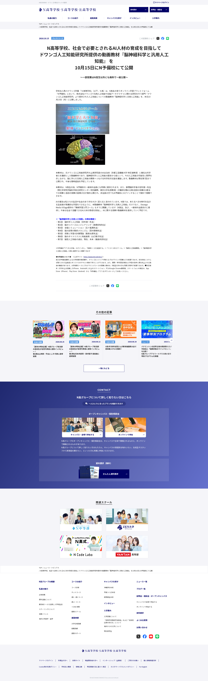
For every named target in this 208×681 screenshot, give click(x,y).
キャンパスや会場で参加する (146, 602)
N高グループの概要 (47, 581)
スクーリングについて (47, 609)
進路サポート (76, 633)
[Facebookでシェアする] (162, 38)
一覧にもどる (104, 368)
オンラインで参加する (144, 607)
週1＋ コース (76, 602)
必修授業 (42, 595)
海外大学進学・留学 (46, 619)
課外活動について (45, 599)
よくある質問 (141, 620)
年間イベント (43, 614)
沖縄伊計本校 (108, 587)
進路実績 (93, 18)
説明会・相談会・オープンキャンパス (151, 596)
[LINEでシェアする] (167, 38)
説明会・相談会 (156, 9)
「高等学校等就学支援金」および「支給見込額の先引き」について (119, 621)
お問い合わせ (141, 627)
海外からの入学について (112, 626)
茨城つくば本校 (109, 592)
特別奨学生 (108, 631)
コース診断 (75, 587)
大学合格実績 (76, 623)
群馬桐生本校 (108, 597)
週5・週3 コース (77, 597)
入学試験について (110, 616)
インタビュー (135, 18)
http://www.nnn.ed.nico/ (93, 257)
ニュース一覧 (141, 581)
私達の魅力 (52, 18)
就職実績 (75, 628)
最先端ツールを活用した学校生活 (50, 604)
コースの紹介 (73, 18)
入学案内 (155, 18)
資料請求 (133, 9)
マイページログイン (162, 2)
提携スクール (76, 611)
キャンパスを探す (114, 18)
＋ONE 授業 (76, 607)
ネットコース (76, 592)
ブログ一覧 (141, 589)
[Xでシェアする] (157, 38)
